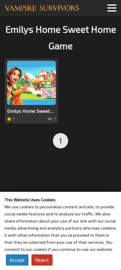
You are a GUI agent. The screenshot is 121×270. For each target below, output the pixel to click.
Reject (42, 260)
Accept (17, 260)
